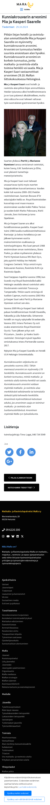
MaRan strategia (9, 677)
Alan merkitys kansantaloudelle (16, 744)
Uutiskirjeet (7, 719)
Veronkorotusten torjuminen (15, 615)
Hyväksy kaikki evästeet (18, 793)
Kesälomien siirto (10, 631)
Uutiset (5, 584)
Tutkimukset (8, 750)
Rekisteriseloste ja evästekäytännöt (18, 687)
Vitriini (5, 597)
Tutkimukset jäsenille (12, 722)
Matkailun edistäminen (12, 621)
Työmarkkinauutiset (11, 726)
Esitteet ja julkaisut (11, 603)
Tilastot (6, 753)
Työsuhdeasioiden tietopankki (15, 713)
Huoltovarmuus (9, 737)
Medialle (6, 694)
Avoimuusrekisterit (10, 683)
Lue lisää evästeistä (27, 787)
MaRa (5, 650)
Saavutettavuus (9, 624)
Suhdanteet (7, 747)
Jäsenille (6, 702)
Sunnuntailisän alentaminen (15, 643)
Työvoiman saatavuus (12, 637)
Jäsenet (5, 655)
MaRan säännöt (9, 680)
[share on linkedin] (31, 455)
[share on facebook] (20, 455)
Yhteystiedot (8, 766)
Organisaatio (8, 671)
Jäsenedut (6, 664)
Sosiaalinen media (10, 600)
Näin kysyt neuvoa (10, 710)
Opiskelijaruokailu (10, 640)
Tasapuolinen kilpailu (12, 634)
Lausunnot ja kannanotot (13, 594)
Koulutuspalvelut (10, 658)
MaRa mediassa (9, 674)
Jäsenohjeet (7, 587)
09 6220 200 (12, 529)
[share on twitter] (9, 455)
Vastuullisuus (8, 740)
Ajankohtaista (9, 579)
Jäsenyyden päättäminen (13, 668)
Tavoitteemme (9, 610)
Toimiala (6, 733)
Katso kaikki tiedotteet (20, 487)
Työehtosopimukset (11, 707)
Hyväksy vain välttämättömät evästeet (24, 799)
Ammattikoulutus (10, 627)
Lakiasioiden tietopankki (13, 716)
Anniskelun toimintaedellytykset (17, 618)
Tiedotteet (7, 590)
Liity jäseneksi (8, 661)
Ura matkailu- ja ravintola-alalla (16, 756)
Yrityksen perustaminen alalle (15, 759)
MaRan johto (8, 771)
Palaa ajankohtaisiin (21, 477)
